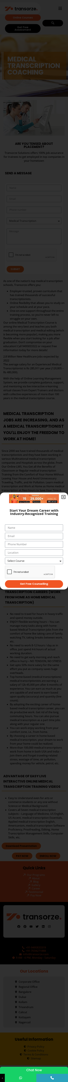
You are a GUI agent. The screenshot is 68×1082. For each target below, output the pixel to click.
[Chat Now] (20, 1078)
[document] (34, 541)
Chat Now (34, 1070)
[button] (63, 497)
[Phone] (52, 1078)
